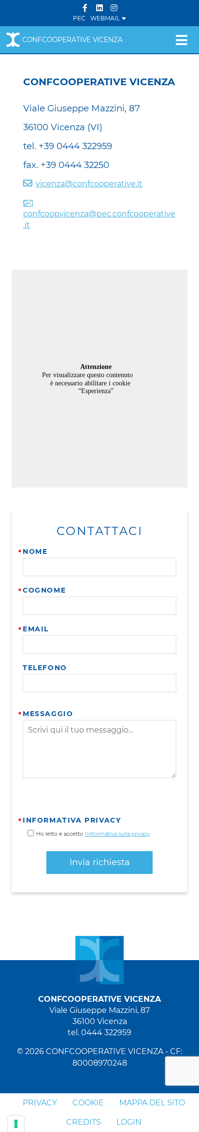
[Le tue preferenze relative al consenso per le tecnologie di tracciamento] (16, 1124)
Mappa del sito (152, 1102)
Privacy (40, 1102)
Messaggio (48, 713)
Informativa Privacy (72, 820)
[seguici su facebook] (85, 8)
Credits (83, 1122)
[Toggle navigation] (181, 39)
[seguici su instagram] (114, 8)
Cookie (88, 1102)
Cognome (44, 590)
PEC (79, 18)
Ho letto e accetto (93, 833)
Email (36, 629)
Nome (35, 551)
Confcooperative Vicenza (72, 40)
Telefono (45, 667)
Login (129, 1122)
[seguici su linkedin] (99, 8)
